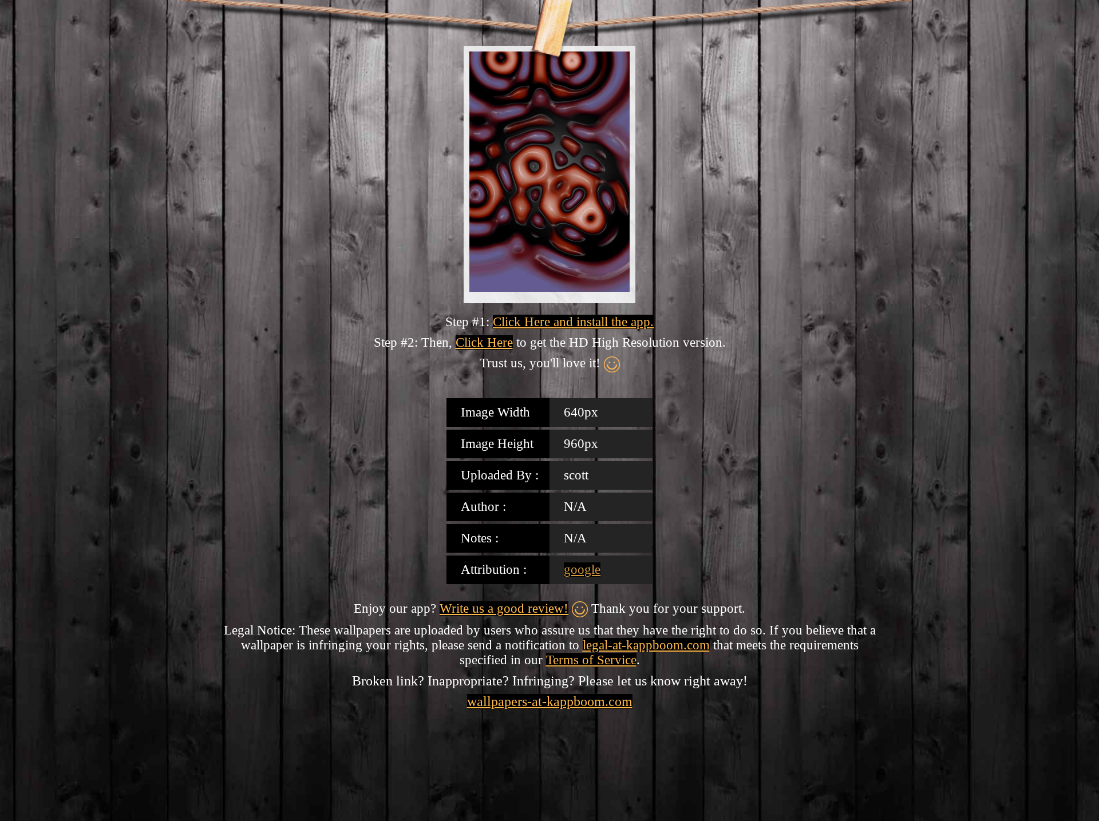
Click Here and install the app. (573, 322)
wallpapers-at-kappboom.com (549, 701)
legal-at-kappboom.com (646, 645)
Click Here (484, 342)
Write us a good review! (504, 608)
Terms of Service (591, 660)
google (582, 569)
